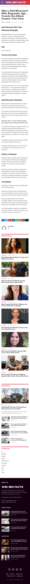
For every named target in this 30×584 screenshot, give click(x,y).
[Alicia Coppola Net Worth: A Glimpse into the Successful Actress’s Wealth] (15, 292)
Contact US (20, 576)
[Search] (28, 2)
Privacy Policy (11, 576)
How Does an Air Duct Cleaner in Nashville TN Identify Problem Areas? (19, 418)
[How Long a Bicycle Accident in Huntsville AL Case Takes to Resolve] (5, 426)
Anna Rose (8, 22)
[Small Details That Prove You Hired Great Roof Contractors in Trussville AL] (15, 395)
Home (7, 574)
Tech (2, 470)
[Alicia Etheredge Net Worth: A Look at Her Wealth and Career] (15, 245)
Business (3, 456)
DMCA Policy (19, 574)
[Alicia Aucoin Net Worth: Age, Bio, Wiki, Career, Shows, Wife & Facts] (15, 339)
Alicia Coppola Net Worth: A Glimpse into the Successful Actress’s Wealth (18, 557)
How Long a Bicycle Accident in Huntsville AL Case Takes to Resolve (19, 426)
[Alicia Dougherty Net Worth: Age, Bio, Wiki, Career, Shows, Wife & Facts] (15, 269)
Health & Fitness (5, 460)
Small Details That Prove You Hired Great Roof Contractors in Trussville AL (19, 513)
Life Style (3, 465)
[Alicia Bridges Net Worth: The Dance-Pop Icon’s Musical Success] (15, 316)
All (2, 451)
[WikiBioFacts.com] (16, 2)
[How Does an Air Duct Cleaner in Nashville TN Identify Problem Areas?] (5, 418)
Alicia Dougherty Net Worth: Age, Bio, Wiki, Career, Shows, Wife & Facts (19, 549)
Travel (2, 472)
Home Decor (4, 463)
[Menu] (2, 2)
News (2, 467)
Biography (3, 453)
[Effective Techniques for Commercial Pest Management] (5, 440)
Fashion (3, 458)
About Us (12, 574)
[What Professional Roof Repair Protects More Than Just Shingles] (5, 433)
